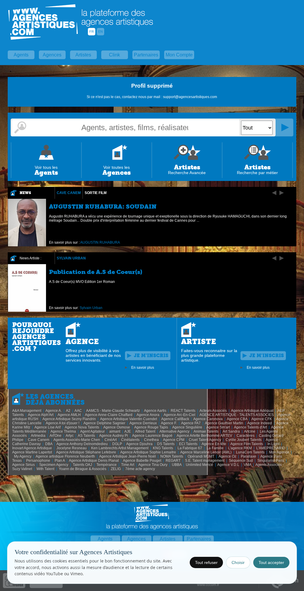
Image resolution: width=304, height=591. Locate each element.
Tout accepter (271, 562)
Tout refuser (206, 562)
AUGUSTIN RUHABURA (100, 242)
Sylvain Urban (71, 258)
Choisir (238, 562)
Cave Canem (69, 193)
